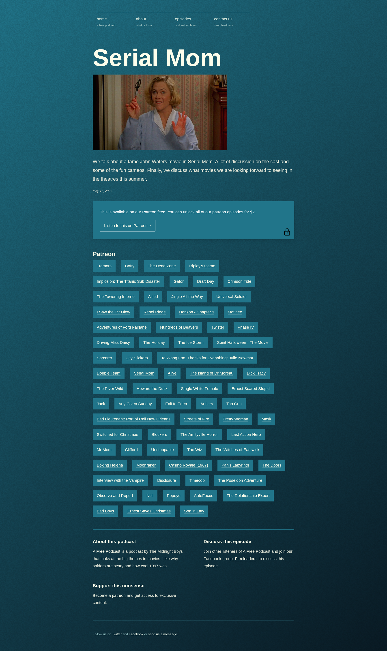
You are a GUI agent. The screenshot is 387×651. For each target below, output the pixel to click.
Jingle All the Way (187, 296)
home (106, 22)
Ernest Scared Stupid (251, 388)
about (144, 22)
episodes (185, 22)
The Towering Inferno (116, 296)
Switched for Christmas (117, 434)
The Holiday (154, 342)
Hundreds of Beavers (179, 327)
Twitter (117, 634)
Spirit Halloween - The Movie (243, 342)
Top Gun (234, 404)
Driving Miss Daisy (113, 342)
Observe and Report (115, 495)
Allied (153, 296)
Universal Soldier (231, 296)
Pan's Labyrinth (235, 465)
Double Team (108, 373)
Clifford (131, 450)
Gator (179, 281)
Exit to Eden (176, 404)
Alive (172, 373)
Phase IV (246, 327)
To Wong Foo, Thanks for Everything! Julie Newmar (207, 358)
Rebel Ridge (155, 312)
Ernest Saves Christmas (149, 511)
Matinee (235, 312)
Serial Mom (144, 373)
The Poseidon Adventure (240, 480)
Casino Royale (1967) (188, 465)
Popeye (174, 495)
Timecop (197, 480)
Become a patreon (109, 595)
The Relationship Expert (248, 495)
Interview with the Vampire (120, 480)
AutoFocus (203, 495)
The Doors (271, 465)
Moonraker (146, 465)
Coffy (129, 266)
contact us (223, 22)
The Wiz (194, 450)
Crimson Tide (239, 281)
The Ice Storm (191, 342)
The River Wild (110, 388)
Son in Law (194, 511)
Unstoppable (162, 450)
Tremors (104, 266)
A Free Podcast (106, 551)
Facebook (136, 634)
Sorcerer (104, 358)
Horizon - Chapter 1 (196, 312)
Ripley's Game (202, 266)
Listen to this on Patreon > (127, 225)
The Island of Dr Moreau (211, 373)
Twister (217, 327)
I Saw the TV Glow (113, 312)
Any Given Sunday (135, 404)
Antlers (206, 404)
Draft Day (205, 281)
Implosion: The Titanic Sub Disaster (128, 281)
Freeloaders (245, 559)
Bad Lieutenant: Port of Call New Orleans (133, 419)
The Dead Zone (162, 266)
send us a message (162, 634)
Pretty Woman (235, 419)
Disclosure (166, 480)
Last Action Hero (246, 434)
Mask (266, 419)
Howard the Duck (152, 388)
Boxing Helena (110, 465)
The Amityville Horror (199, 434)
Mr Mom (104, 450)
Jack (101, 404)
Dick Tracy (256, 373)
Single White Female (199, 388)
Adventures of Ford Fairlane (122, 327)
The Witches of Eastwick (237, 450)
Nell (149, 495)
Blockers (159, 434)
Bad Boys (105, 511)
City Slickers (137, 358)
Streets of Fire (196, 419)
